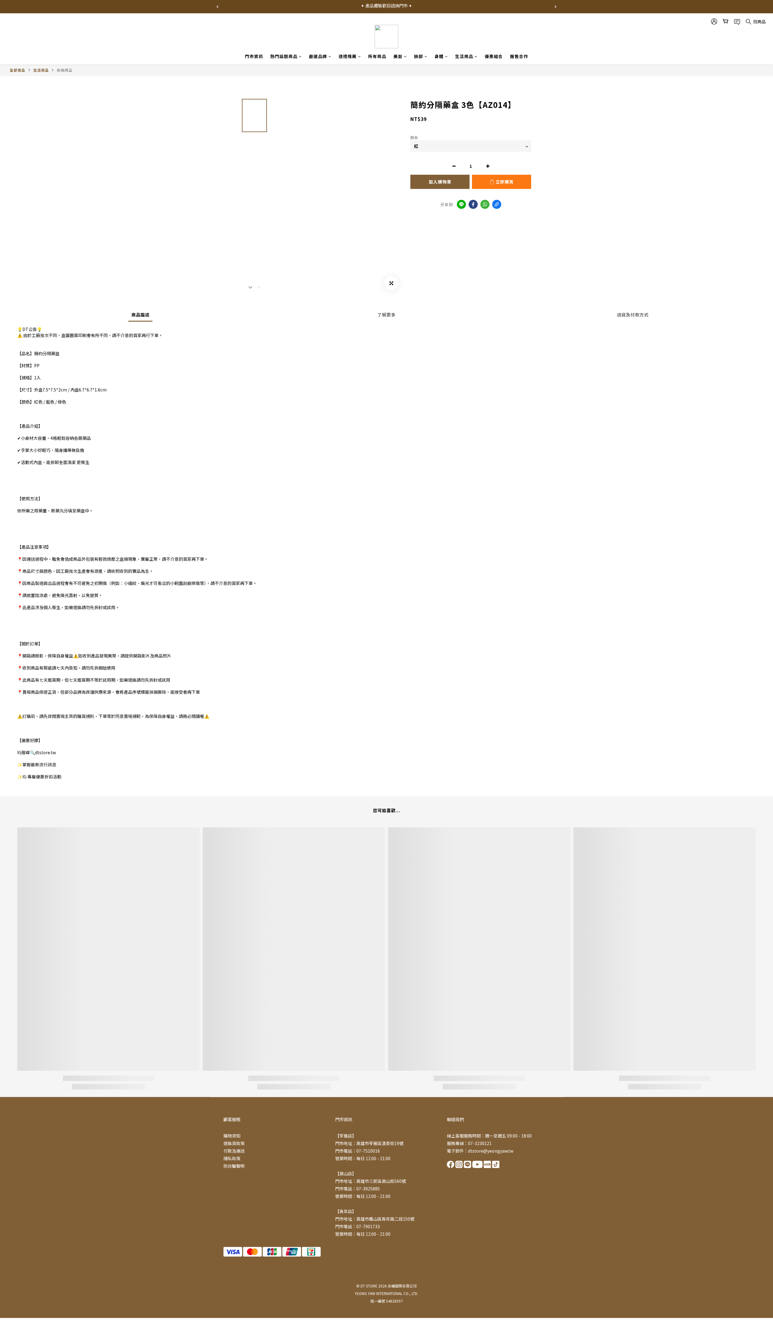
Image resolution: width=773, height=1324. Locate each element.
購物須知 (231, 1136)
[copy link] (496, 204)
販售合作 (519, 56)
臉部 (418, 56)
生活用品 (464, 56)
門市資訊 (254, 56)
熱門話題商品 (283, 56)
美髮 (398, 56)
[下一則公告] (555, 6)
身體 (439, 56)
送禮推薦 (347, 56)
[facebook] (473, 204)
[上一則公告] (217, 6)
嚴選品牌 (318, 56)
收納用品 (64, 70)
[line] (461, 204)
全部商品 (17, 70)
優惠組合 (494, 56)
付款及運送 (234, 1151)
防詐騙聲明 (234, 1166)
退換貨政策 (234, 1143)
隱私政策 (231, 1158)
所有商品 (377, 56)
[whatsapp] (484, 204)
